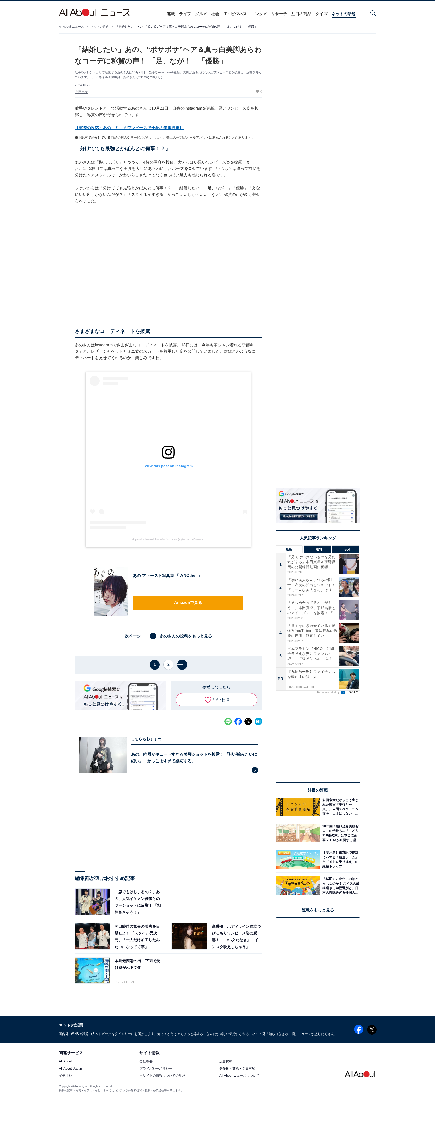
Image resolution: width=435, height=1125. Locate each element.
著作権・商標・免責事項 (237, 1068)
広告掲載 (225, 1061)
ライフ (185, 14)
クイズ (321, 14)
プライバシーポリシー (155, 1068)
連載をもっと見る (318, 910)
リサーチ (279, 14)
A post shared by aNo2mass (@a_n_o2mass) (168, 539)
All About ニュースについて (239, 1075)
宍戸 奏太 (81, 92)
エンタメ (259, 14)
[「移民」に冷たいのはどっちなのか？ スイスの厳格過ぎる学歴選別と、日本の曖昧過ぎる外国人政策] (340, 885)
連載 (171, 14)
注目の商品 (301, 14)
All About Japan (70, 1068)
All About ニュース (71, 26)
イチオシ (65, 1075)
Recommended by (328, 692)
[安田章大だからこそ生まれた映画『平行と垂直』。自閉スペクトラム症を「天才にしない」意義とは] (340, 807)
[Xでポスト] (248, 721)
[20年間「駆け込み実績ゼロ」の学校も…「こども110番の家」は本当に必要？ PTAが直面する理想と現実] (340, 833)
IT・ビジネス (235, 14)
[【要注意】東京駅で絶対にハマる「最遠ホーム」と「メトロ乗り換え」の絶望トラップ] (340, 859)
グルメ (201, 14)
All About (65, 1061)
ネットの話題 (344, 14)
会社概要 (146, 1061)
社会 (215, 14)
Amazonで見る (188, 602)
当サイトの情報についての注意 (162, 1075)
